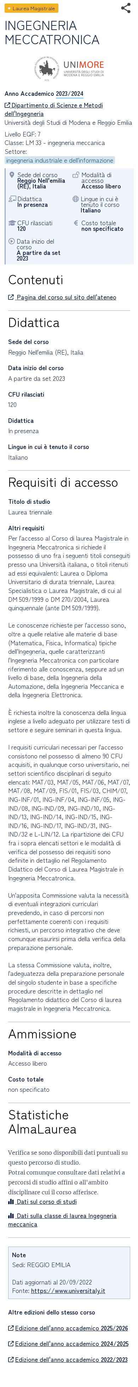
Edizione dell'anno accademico (71, 1328)
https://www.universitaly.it (68, 1290)
